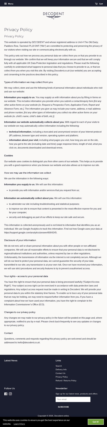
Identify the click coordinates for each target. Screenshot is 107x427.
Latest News (10, 360)
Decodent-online (61, 416)
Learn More (19, 423)
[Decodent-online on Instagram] (10, 394)
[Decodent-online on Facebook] (5, 394)
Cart (101, 3)
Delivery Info (61, 369)
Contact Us (60, 373)
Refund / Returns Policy (66, 381)
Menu (10, 4)
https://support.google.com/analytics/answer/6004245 (30, 232)
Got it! (96, 421)
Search (59, 366)
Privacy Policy (62, 377)
